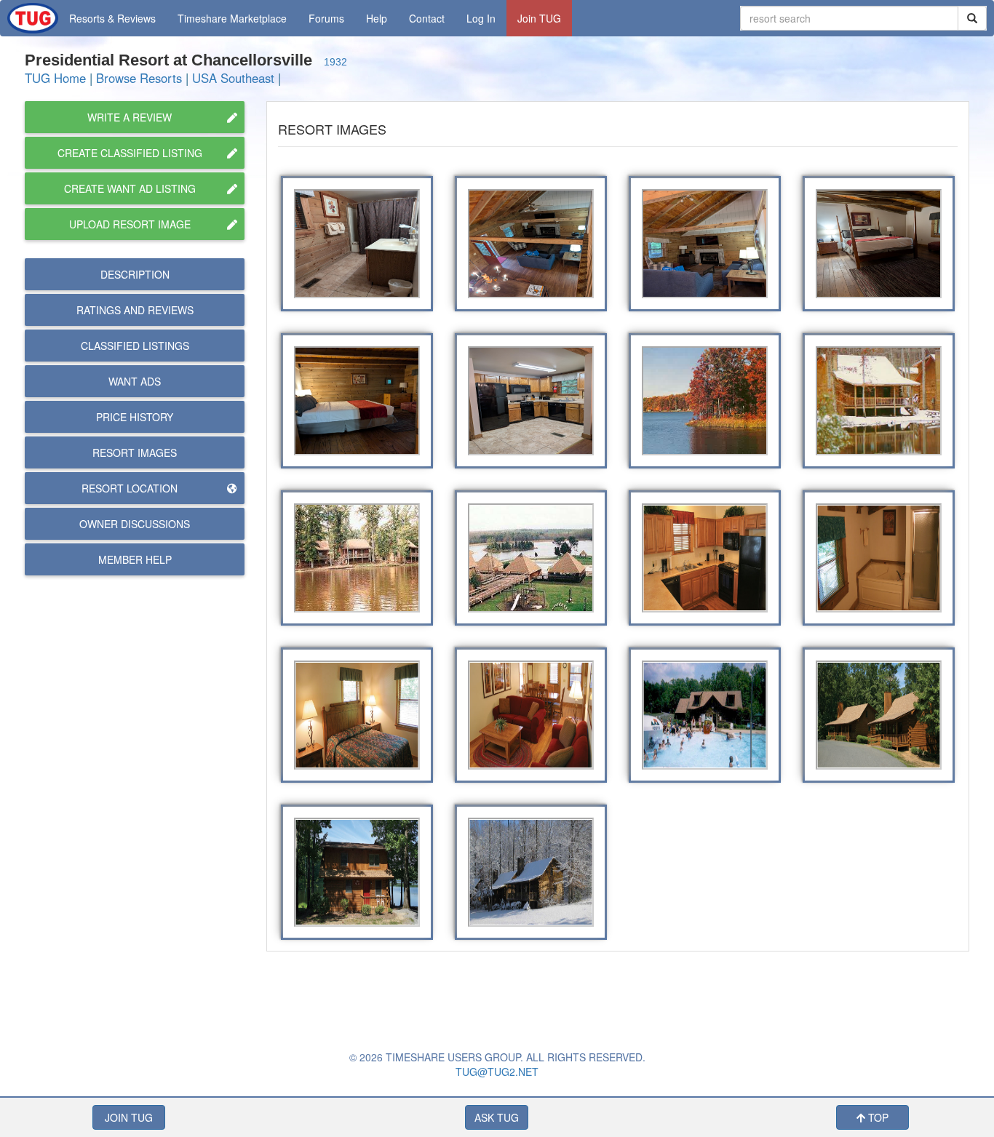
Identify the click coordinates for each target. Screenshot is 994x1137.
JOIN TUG (129, 1117)
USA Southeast (233, 78)
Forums (326, 18)
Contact (427, 18)
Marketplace (232, 18)
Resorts (112, 18)
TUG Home (55, 78)
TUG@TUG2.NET (497, 1071)
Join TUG (539, 18)
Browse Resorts (139, 78)
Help (376, 18)
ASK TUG (496, 1117)
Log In (481, 18)
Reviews (135, 310)
